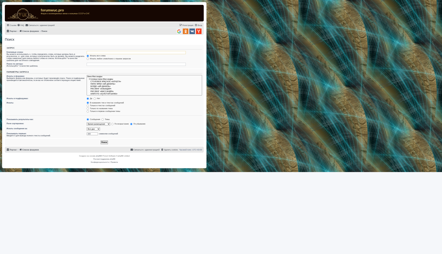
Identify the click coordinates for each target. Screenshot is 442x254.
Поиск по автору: (15, 64)
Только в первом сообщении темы (104, 111)
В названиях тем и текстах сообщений (106, 103)
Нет (98, 98)
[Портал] (23, 13)
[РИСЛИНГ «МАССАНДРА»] (144, 91)
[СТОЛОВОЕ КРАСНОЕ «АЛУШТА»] (144, 81)
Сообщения (94, 119)
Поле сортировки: (15, 123)
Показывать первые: (16, 133)
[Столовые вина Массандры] (144, 79)
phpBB (98, 156)
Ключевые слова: (15, 52)
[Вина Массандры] (144, 76)
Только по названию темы (101, 108)
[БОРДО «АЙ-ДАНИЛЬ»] (144, 86)
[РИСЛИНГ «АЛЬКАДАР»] (144, 89)
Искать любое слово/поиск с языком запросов (110, 59)
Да (90, 98)
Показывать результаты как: (20, 119)
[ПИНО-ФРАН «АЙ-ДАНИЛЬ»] (144, 84)
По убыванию (139, 124)
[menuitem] (20, 25)
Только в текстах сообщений (102, 105)
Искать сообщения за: (17, 128)
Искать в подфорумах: (17, 98)
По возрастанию (121, 124)
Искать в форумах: (16, 76)
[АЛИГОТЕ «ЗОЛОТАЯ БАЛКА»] (144, 94)
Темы (107, 119)
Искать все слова (97, 56)
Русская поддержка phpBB (104, 159)
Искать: (10, 103)
